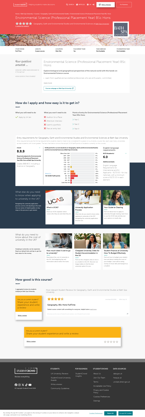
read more (48, 83)
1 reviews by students (22, 26)
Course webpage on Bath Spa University (58, 88)
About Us (97, 374)
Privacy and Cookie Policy (101, 391)
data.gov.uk (117, 374)
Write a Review (106, 5)
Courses (37, 14)
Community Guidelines (60, 388)
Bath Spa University (26, 14)
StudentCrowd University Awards (61, 379)
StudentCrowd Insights (81, 375)
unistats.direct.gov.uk (121, 382)
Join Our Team (99, 378)
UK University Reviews (59, 374)
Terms (95, 382)
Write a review (22, 315)
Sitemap (96, 401)
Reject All (110, 413)
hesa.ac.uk (117, 378)
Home (17, 14)
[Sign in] (93, 4)
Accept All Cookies (125, 413)
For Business (124, 4)
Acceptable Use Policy (102, 386)
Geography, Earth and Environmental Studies (54, 14)
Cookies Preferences (101, 397)
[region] (72, 413)
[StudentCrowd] (20, 4)
